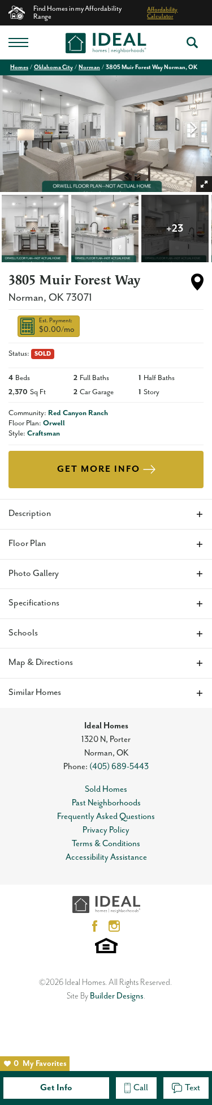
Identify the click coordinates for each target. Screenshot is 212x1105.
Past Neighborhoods (106, 803)
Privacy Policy (106, 830)
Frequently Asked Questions (106, 816)
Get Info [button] (56, 1088)
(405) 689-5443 (119, 766)
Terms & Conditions (106, 843)
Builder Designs (117, 996)
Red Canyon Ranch (78, 413)
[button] (192, 42)
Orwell (54, 423)
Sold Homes (106, 789)
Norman (89, 67)
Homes (19, 67)
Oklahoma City (53, 67)
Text (192, 1088)
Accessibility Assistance (106, 857)
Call (140, 1088)
